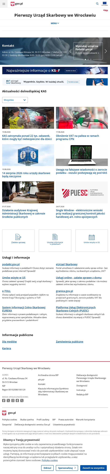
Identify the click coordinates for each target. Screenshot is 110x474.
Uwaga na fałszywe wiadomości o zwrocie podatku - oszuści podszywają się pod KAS (81, 171)
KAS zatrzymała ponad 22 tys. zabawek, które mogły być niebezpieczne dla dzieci (27, 137)
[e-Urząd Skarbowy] (55, 82)
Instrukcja (80, 390)
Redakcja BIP (82, 394)
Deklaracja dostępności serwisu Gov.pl (32, 424)
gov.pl (12, 413)
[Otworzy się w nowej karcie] (4, 400)
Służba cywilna (27, 419)
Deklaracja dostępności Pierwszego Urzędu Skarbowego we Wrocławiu (91, 378)
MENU (54, 23)
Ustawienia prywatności (64, 424)
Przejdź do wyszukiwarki (87, 49)
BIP (54, 419)
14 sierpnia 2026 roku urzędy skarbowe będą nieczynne (26, 175)
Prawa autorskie (65, 419)
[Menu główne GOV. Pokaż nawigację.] (4, 4)
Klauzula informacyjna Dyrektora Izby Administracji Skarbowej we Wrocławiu (53, 391)
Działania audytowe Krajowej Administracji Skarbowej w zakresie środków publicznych (23, 213)
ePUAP (41, 379)
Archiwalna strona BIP (48, 375)
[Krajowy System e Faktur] (55, 70)
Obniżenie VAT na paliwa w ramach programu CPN (77, 137)
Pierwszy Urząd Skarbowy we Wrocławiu (55, 15)
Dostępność (81, 385)
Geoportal (6, 424)
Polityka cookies (9, 419)
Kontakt (41, 384)
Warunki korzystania (85, 419)
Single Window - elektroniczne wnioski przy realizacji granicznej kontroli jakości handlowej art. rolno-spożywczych (80, 213)
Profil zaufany (43, 419)
